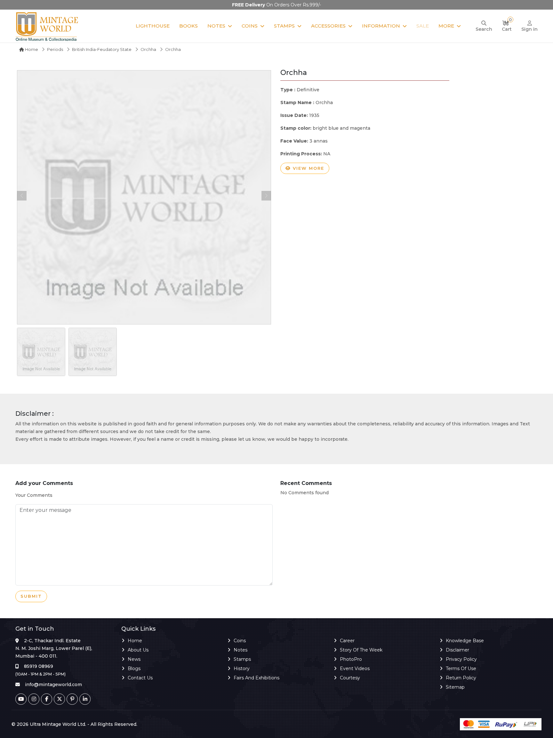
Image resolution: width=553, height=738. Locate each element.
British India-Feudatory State (102, 49)
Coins (250, 26)
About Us (138, 650)
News (134, 659)
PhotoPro (351, 659)
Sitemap (455, 687)
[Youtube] (21, 699)
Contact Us (140, 678)
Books (188, 26)
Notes (216, 26)
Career (347, 641)
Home (31, 49)
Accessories (328, 26)
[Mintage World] (47, 26)
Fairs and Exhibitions (256, 678)
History (242, 668)
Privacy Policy (461, 659)
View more (307, 168)
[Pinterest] (72, 699)
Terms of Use (461, 668)
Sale (422, 26)
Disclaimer (457, 650)
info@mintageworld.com (53, 684)
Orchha (148, 49)
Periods (55, 49)
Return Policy (461, 678)
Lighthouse (153, 26)
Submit (31, 596)
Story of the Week (361, 650)
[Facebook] (46, 699)
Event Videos (355, 668)
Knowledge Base (465, 641)
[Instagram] (33, 699)
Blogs (134, 668)
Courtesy (350, 678)
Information (381, 26)
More (446, 26)
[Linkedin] (85, 699)
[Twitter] (59, 699)
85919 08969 (38, 666)
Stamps (284, 26)
